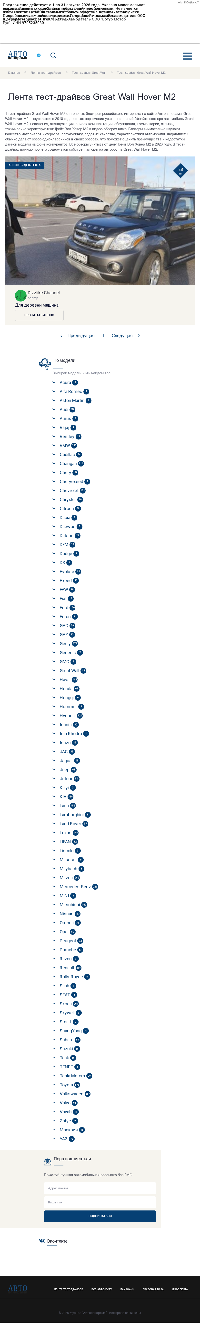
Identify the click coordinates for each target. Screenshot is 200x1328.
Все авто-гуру (101, 1289)
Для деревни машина (37, 305)
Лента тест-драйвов (46, 72)
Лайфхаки (127, 1289)
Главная (14, 72)
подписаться (100, 1216)
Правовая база (153, 1289)
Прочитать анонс (39, 315)
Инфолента (180, 1289)
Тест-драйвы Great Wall (89, 72)
